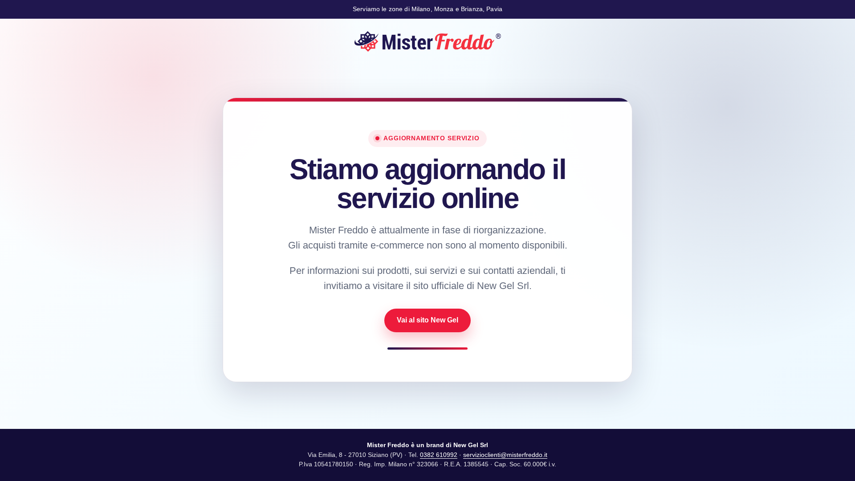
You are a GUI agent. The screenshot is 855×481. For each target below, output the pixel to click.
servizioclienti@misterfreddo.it (505, 454)
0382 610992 (438, 454)
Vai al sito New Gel (427, 320)
